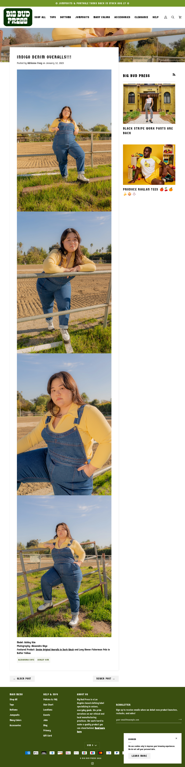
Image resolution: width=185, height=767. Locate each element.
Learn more (139, 755)
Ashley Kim (43, 660)
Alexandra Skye (26, 660)
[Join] (179, 719)
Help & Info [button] (50, 694)
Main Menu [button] (16, 694)
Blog (45, 725)
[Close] (178, 738)
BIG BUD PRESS (89, 758)
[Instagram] (92, 763)
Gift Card (47, 735)
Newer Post (105, 678)
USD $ (90, 745)
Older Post (22, 678)
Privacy (47, 730)
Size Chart (48, 704)
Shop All (13, 699)
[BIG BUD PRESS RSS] (174, 74)
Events (46, 715)
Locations (47, 709)
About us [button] (82, 694)
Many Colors (15, 720)
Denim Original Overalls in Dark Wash (55, 649)
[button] (53, 17)
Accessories (15, 725)
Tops (12, 704)
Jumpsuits (15, 715)
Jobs (45, 720)
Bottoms (13, 709)
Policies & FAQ (50, 699)
